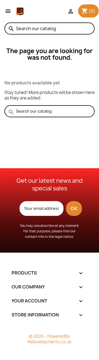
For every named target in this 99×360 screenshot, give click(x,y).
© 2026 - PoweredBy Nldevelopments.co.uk (50, 339)
